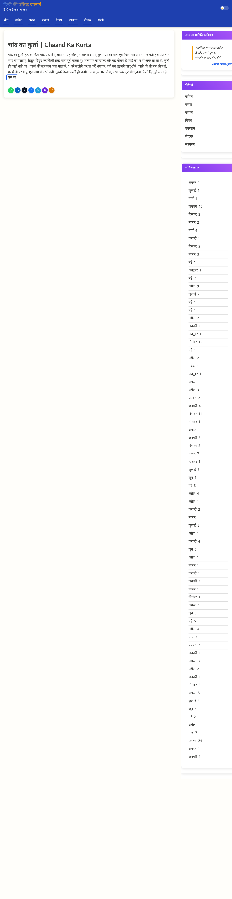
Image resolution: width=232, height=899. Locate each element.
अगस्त (194, 183)
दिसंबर (194, 215)
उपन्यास (73, 20)
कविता (18, 20)
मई (192, 262)
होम (6, 20)
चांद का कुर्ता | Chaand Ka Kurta (49, 46)
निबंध (59, 20)
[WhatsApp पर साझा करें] (11, 90)
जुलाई (194, 191)
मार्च (193, 199)
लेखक (87, 20)
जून (193, 478)
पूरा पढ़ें (12, 77)
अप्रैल (194, 286)
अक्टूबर (195, 270)
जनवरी (195, 207)
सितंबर (195, 342)
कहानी (45, 20)
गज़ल (32, 20)
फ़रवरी (194, 238)
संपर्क (101, 20)
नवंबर (194, 223)
